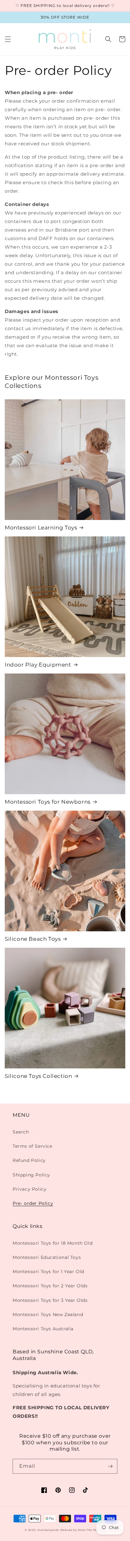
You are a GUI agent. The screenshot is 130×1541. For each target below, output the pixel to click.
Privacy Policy (29, 1189)
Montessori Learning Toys (41, 527)
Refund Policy (29, 1160)
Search (21, 1132)
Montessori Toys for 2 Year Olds (50, 1286)
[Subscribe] (110, 1466)
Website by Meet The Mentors (82, 1530)
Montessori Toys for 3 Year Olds (50, 1300)
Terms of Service (32, 1146)
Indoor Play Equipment (38, 665)
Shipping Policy (31, 1175)
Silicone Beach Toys (33, 939)
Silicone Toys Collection (38, 1076)
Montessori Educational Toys (47, 1257)
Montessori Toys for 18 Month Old (52, 1243)
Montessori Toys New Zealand (48, 1314)
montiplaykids (48, 1530)
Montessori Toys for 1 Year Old (48, 1271)
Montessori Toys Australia (43, 1329)
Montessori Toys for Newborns (48, 802)
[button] (8, 39)
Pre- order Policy (33, 1203)
